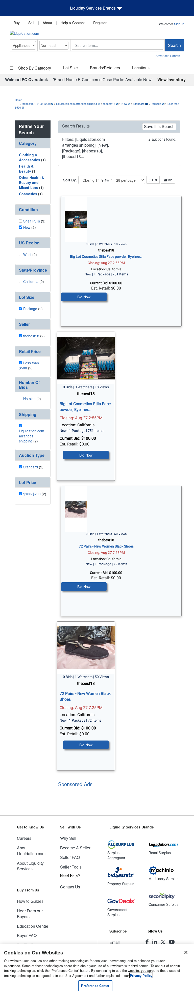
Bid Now (83, 296)
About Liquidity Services (30, 866)
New (124, 104)
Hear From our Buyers (30, 913)
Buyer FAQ (27, 935)
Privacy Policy (141, 975)
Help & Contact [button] (73, 22)
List (154, 180)
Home (18, 100)
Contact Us (70, 887)
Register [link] (100, 22)
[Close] (185, 952)
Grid (170, 180)
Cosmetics (28, 193)
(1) (32, 157)
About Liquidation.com (31, 850)
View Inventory (171, 79)
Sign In (179, 24)
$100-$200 (43, 104)
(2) (29, 227)
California (30, 281)
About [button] (47, 22)
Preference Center (95, 985)
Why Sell (68, 838)
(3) (34, 220)
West (27, 254)
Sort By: (70, 179)
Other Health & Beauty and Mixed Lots (31, 182)
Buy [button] (17, 22)
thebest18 (28, 104)
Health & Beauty (26, 169)
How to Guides (30, 901)
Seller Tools (71, 867)
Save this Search (159, 126)
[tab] (32, 143)
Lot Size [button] (70, 68)
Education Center (32, 926)
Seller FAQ (70, 857)
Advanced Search (168, 55)
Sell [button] (31, 22)
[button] (32, 143)
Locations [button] (141, 68)
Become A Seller (75, 848)
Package (156, 104)
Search (174, 45)
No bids (29, 398)
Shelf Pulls (31, 220)
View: (106, 179)
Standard (138, 104)
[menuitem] (16, 22)
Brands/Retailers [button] (105, 68)
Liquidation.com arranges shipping (76, 104)
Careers (24, 838)
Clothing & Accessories (29, 157)
